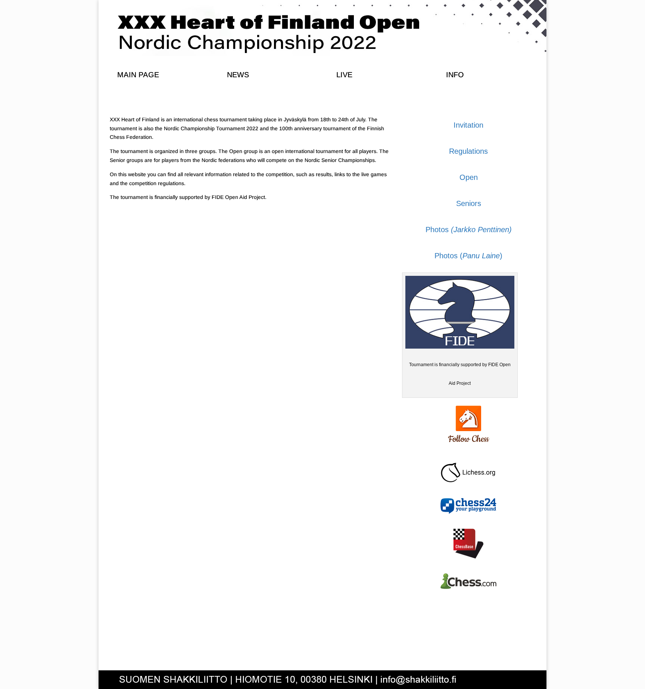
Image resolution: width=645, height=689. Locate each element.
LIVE (344, 75)
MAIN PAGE (138, 75)
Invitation (468, 125)
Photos (469, 229)
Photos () (468, 256)
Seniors (468, 203)
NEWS (238, 75)
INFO (455, 75)
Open (468, 177)
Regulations (468, 151)
